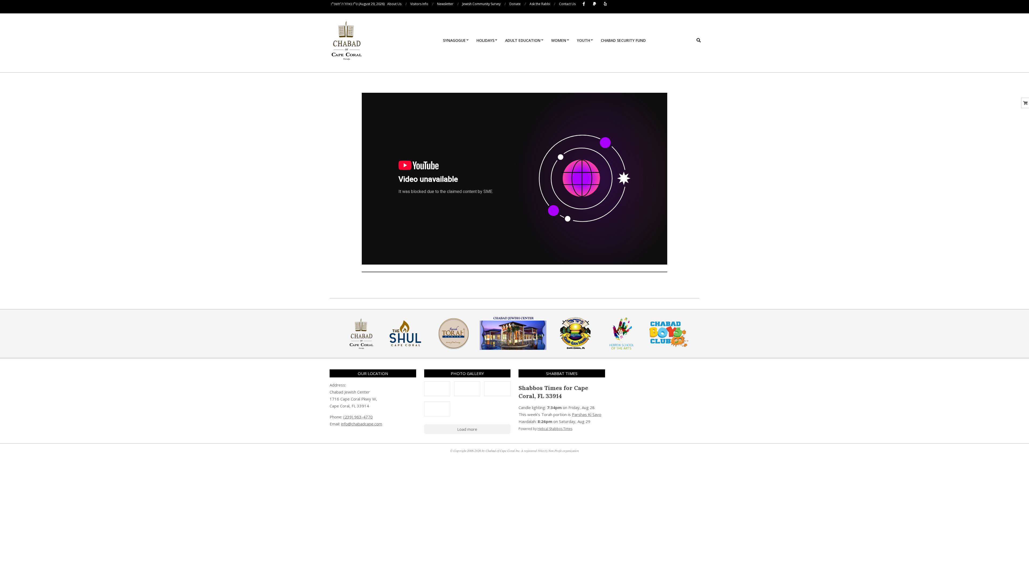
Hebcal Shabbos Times (555, 428)
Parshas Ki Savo (586, 414)
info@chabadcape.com (361, 423)
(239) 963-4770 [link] (358, 417)
